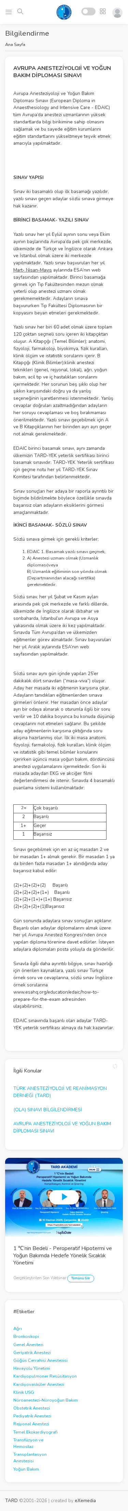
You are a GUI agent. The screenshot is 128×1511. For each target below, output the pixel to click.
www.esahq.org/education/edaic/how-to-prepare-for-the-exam (56, 996)
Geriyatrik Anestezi (32, 1353)
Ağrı (17, 1329)
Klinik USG (23, 1392)
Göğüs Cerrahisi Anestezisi (40, 1360)
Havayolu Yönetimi (31, 1368)
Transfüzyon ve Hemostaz (28, 1443)
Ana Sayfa (15, 44)
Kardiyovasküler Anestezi (38, 1384)
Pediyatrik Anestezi (32, 1416)
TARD (11, 1500)
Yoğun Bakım (26, 1469)
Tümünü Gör (80, 1278)
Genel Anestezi (28, 1345)
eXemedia (85, 1500)
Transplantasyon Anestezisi (30, 1457)
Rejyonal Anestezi (31, 1424)
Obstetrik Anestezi (31, 1408)
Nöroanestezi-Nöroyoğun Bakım (45, 1400)
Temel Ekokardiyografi (35, 1432)
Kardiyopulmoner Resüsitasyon (45, 1376)
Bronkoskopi (26, 1336)
